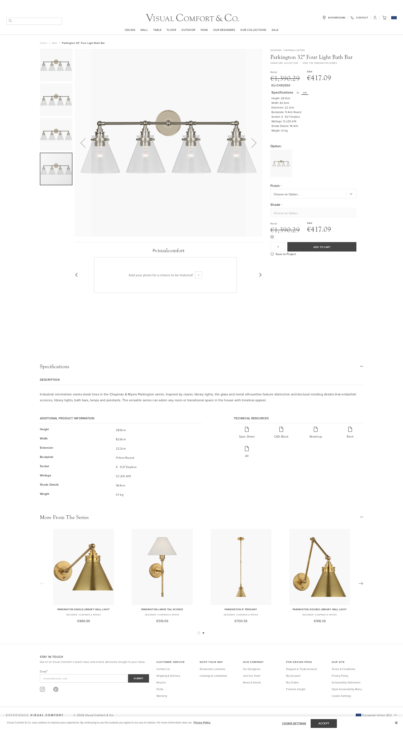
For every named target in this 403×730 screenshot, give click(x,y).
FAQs (159, 689)
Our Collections (253, 30)
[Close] (396, 722)
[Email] (94, 678)
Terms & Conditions (343, 669)
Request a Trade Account (301, 669)
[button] (394, 18)
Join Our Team (251, 676)
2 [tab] (203, 633)
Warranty (161, 696)
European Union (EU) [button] (377, 715)
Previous (42, 583)
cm (305, 92)
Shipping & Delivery (168, 676)
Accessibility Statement (346, 682)
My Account (293, 676)
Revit (350, 436)
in (298, 92)
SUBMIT (138, 678)
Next (361, 583)
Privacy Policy (340, 676)
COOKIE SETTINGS (294, 723)
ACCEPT (323, 723)
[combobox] (34, 21)
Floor (171, 30)
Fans (204, 30)
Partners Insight (295, 689)
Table (157, 30)
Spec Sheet (247, 436)
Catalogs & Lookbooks (213, 676)
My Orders (292, 682)
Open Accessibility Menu (347, 689)
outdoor (188, 30)
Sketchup (315, 436)
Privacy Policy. (202, 723)
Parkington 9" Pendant (241, 609)
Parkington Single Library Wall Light (83, 609)
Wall (144, 30)
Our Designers (224, 30)
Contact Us (163, 669)
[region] (201, 723)
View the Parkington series (319, 62)
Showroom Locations (212, 669)
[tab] (201, 366)
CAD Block (281, 436)
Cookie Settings (341, 696)
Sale (275, 30)
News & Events (252, 682)
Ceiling (130, 30)
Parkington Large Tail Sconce (162, 609)
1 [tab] (199, 633)
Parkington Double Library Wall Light (320, 609)
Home (44, 43)
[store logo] (192, 17)
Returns (161, 682)
